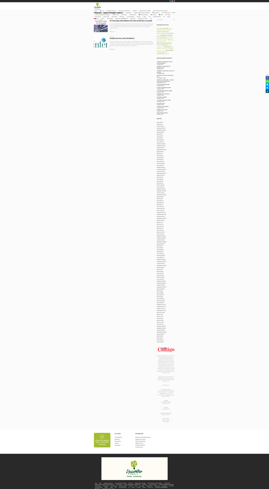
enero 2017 (159, 324)
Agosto (170, 28)
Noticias (165, 45)
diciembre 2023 (160, 167)
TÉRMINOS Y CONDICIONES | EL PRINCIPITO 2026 (163, 66)
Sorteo (167, 48)
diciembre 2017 (160, 304)
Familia (158, 38)
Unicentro (169, 50)
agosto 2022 (159, 196)
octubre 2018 (160, 285)
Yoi (129, 487)
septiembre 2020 (160, 242)
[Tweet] (267, 84)
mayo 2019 (159, 273)
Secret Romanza (122, 487)
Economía (159, 37)
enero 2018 (159, 302)
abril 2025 (159, 138)
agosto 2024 (159, 151)
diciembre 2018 (160, 281)
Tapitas (106, 487)
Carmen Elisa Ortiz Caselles (165, 30)
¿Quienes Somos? (139, 443)
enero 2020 (159, 257)
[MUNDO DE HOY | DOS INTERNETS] (101, 43)
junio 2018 (159, 293)
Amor (158, 30)
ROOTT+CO (150, 487)
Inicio (96, 483)
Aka (116, 487)
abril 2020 (159, 251)
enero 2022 (159, 210)
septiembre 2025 (160, 130)
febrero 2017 (160, 322)
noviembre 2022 (160, 191)
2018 (158, 28)
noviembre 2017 (160, 306)
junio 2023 (159, 179)
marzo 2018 (159, 298)
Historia (169, 38)
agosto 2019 (159, 267)
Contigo (163, 35)
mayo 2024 (159, 157)
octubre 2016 (160, 330)
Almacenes (117, 439)
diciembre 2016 (160, 326)
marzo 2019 (159, 275)
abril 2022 (159, 204)
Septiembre (159, 48)
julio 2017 (159, 314)
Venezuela (167, 53)
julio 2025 (159, 134)
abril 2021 (159, 228)
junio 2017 (159, 316)
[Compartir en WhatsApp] (267, 81)
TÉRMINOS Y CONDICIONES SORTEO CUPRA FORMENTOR (165, 62)
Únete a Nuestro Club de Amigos (155, 483)
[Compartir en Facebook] (267, 78)
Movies (144, 487)
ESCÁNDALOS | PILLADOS (162, 109)
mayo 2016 (159, 340)
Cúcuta (169, 35)
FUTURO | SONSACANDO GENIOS (164, 87)
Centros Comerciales (162, 33)
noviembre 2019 (160, 261)
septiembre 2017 (160, 310)
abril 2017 (159, 320)
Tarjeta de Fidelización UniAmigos (166, 484)
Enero (168, 37)
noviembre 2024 (160, 145)
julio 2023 (159, 177)
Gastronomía (163, 38)
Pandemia (162, 47)
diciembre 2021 (160, 212)
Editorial (164, 37)
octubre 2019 (160, 263)
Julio (172, 38)
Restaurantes (118, 441)
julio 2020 (159, 245)
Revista (167, 47)
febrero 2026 (160, 126)
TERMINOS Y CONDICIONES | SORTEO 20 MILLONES (165, 71)
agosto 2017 (159, 312)
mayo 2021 (159, 226)
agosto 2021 (159, 220)
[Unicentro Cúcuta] (134, 468)
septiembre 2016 (160, 332)
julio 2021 (159, 222)
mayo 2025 (159, 136)
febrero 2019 (160, 277)
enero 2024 (159, 165)
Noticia (159, 45)
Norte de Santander (164, 43)
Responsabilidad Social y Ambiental (132, 484)
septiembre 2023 (160, 173)
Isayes (133, 487)
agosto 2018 (159, 289)
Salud (172, 47)
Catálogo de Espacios (108, 483)
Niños (164, 41)
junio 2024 (159, 155)
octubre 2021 (160, 216)
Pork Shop (171, 486)
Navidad (161, 41)
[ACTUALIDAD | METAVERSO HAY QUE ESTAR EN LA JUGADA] (101, 25)
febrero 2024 (160, 163)
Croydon (138, 487)
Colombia (170, 33)
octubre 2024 (160, 147)
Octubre (158, 47)
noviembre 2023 (160, 169)
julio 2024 (159, 153)
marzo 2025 (159, 140)
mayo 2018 (159, 295)
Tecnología (170, 48)
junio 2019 (159, 271)
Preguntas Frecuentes (140, 439)
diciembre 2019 (160, 259)
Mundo (158, 41)
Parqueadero (117, 445)
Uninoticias (113, 31)
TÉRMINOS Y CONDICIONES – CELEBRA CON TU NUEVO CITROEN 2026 (165, 80)
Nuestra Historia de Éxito (120, 483)
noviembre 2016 (160, 328)
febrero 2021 (160, 232)
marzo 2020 (159, 253)
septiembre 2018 (160, 287)
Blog (136, 486)
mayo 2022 (159, 202)
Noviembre (170, 45)
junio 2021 (159, 224)
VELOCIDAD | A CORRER (162, 97)
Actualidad (164, 28)
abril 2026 (159, 124)
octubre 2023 (160, 171)
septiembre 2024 (160, 149)
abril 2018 (159, 296)
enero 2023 (159, 187)
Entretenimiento (118, 437)
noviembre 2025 (160, 128)
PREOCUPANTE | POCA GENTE (163, 94)
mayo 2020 (159, 249)
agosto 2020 (159, 244)
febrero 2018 (160, 300)
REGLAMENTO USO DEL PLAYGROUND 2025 (165, 76)
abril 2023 (159, 183)
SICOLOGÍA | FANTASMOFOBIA (163, 84)
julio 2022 (159, 198)
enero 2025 (159, 142)
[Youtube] (174, 1)
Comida (158, 35)
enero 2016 (159, 342)
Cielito (111, 487)
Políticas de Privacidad (140, 441)
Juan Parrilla (164, 486)
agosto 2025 (159, 132)
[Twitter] (172, 1)
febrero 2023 (160, 185)
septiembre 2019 (160, 265)
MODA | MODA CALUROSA (162, 113)
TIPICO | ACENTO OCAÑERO (163, 106)
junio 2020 (159, 247)
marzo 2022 (159, 206)
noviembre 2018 (160, 283)
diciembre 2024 (160, 144)
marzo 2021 (159, 230)
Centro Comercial (162, 31)
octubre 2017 (160, 308)
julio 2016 (159, 336)
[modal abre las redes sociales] (267, 91)
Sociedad (163, 48)
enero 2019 (159, 279)
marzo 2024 (159, 161)
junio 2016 (159, 338)
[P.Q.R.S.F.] (102, 440)
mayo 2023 (159, 181)
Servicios (117, 443)
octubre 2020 (160, 240)
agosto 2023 (159, 175)
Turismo (163, 50)
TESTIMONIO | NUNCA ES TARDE (164, 100)
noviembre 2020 (160, 238)
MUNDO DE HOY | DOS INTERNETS (122, 38)
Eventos (171, 37)
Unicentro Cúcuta (162, 52)
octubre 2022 (160, 193)
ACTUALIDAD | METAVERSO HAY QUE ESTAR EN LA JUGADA (131, 20)
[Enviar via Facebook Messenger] (267, 88)
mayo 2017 (159, 318)
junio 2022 (159, 200)
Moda (169, 39)
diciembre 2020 (160, 236)
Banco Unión (157, 486)
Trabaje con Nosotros (140, 445)
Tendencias (159, 50)
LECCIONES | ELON (161, 103)
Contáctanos (167, 483)
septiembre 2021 (160, 218)
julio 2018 (159, 291)
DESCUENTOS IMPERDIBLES (161, 487)
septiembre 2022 (160, 195)
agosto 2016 (159, 334)
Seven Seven (149, 486)
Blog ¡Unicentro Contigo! (140, 483)
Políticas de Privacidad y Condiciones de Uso (104, 484)
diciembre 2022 (160, 189)
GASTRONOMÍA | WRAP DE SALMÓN (164, 90)
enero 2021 (159, 234)
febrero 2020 (160, 255)
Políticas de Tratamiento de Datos (143, 437)
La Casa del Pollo (98, 487)
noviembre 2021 (160, 214)
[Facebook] (170, 1)
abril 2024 (159, 159)
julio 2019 (159, 269)
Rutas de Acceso (139, 447)
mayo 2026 (159, 122)
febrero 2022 (160, 208)
